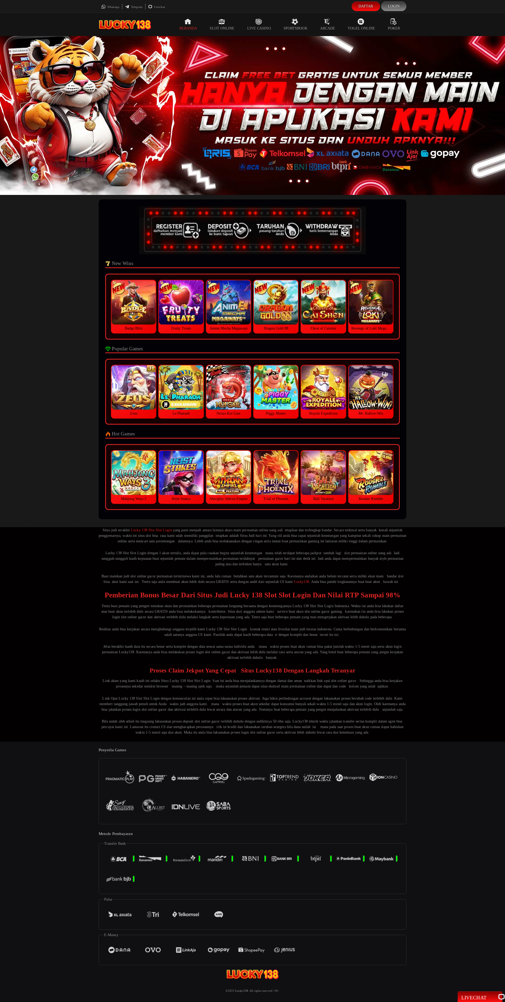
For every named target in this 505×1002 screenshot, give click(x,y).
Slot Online (222, 28)
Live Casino (259, 28)
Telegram (136, 6)
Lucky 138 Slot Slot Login (151, 530)
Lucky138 (301, 582)
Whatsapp (113, 6)
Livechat (159, 6)
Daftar (365, 6)
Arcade (327, 28)
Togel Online (361, 28)
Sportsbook (295, 28)
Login (394, 6)
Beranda (188, 28)
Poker (394, 28)
